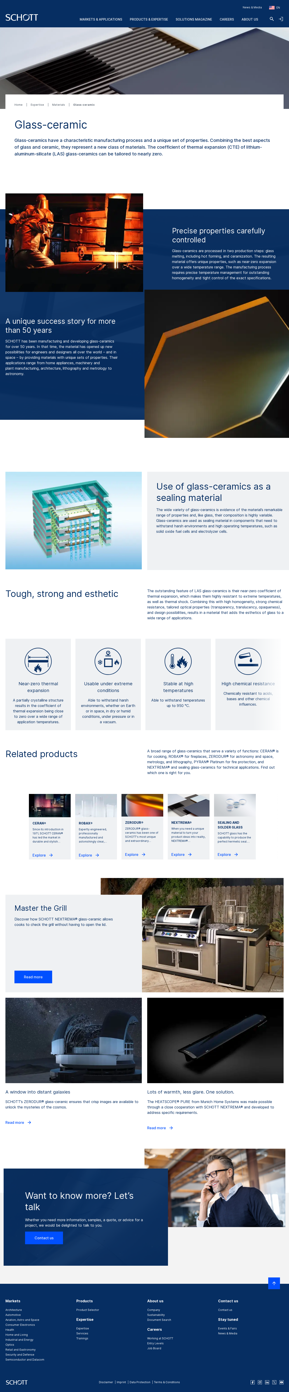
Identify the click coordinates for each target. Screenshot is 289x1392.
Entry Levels (155, 1343)
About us (250, 19)
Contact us (44, 1238)
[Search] (272, 19)
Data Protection (140, 1382)
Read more (33, 977)
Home (18, 104)
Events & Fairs (227, 1328)
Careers (227, 19)
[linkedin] (267, 1382)
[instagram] (260, 1382)
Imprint (121, 1382)
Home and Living (16, 1334)
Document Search (159, 1320)
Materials (59, 104)
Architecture (13, 1310)
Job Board (154, 1348)
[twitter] (274, 1382)
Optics (9, 1344)
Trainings (82, 1338)
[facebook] (253, 1382)
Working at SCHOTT (160, 1338)
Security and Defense (19, 1354)
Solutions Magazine (194, 19)
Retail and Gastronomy (20, 1349)
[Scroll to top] (274, 1283)
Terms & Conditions (167, 1382)
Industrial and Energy (19, 1339)
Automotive (13, 1315)
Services (82, 1333)
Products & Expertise (149, 19)
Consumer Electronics (20, 1324)
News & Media (252, 7)
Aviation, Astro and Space (22, 1320)
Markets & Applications (101, 19)
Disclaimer (106, 1382)
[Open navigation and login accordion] (281, 19)
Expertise (38, 104)
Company (153, 1310)
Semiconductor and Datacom (24, 1359)
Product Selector (87, 1310)
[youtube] (282, 1382)
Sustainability (156, 1315)
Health (9, 1329)
